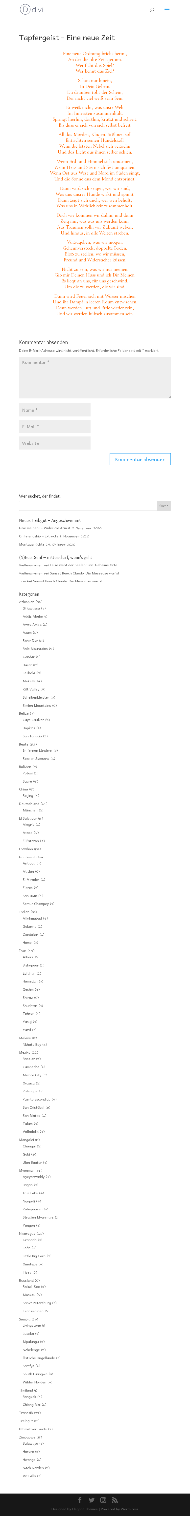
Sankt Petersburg (37, 1302)
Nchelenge (31, 1349)
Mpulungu (31, 1341)
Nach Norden (33, 1467)
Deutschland (29, 803)
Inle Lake (30, 1193)
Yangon (29, 1225)
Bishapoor (31, 965)
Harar (27, 665)
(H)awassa (31, 608)
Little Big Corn (34, 1256)
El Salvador (28, 818)
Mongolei (26, 1139)
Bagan (28, 1184)
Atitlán (28, 871)
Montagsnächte (32, 544)
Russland (26, 1280)
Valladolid (31, 1131)
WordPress (130, 1509)
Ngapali (29, 1201)
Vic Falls (29, 1475)
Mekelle (29, 681)
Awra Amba (32, 624)
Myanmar (26, 1170)
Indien (24, 911)
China (23, 789)
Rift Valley (31, 689)
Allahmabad (32, 918)
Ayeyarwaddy (34, 1176)
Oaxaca (29, 1083)
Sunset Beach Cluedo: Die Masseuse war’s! (84, 573)
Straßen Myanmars (38, 1217)
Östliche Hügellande (39, 1357)
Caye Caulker (33, 719)
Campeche (31, 1066)
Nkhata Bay (32, 1044)
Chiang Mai (32, 1404)
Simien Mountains (37, 705)
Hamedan (30, 981)
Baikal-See (31, 1286)
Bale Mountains (35, 648)
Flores (28, 887)
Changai (29, 1146)
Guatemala (28, 857)
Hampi (27, 942)
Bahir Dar (30, 640)
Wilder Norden (34, 1382)
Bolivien (25, 766)
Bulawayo (30, 1443)
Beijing (28, 795)
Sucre (27, 781)
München (30, 810)
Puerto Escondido (36, 1099)
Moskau (29, 1294)
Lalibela (29, 672)
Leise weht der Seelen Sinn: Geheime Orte (83, 565)
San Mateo (31, 1115)
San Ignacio (32, 736)
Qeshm (28, 989)
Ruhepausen (33, 1209)
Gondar (29, 656)
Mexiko (24, 1052)
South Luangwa (35, 1374)
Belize (24, 713)
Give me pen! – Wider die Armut (44, 528)
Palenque (30, 1091)
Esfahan (29, 973)
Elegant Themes (85, 1509)
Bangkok (29, 1396)
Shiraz (28, 997)
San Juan (30, 895)
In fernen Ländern (37, 750)
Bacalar (29, 1058)
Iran (22, 950)
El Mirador (31, 879)
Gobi (26, 1154)
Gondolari (30, 934)
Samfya (28, 1365)
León (26, 1247)
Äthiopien (26, 601)
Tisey (27, 1272)
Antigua (29, 863)
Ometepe (30, 1264)
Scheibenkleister (36, 697)
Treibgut (26, 1420)
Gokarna (29, 926)
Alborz (28, 957)
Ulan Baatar (32, 1162)
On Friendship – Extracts (38, 536)
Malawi (25, 1038)
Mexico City (32, 1075)
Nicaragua (27, 1233)
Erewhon (26, 848)
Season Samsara (36, 758)
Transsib (26, 1412)
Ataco (27, 832)
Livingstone (32, 1325)
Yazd (27, 1029)
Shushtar (30, 1005)
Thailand (26, 1390)
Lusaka (28, 1333)
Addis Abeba (33, 616)
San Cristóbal (33, 1107)
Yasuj (27, 1021)
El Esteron (31, 840)
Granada (30, 1239)
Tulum (28, 1123)
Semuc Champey (36, 903)
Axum (27, 632)
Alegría (28, 824)
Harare (28, 1451)
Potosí (28, 773)
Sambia (24, 1319)
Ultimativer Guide (33, 1429)
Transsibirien (33, 1311)
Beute (23, 744)
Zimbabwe (27, 1437)
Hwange (29, 1459)
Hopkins (29, 727)
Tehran (28, 1013)
